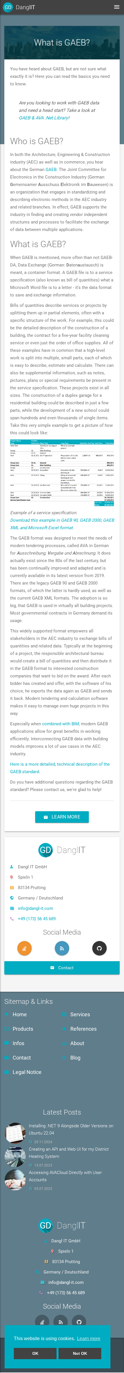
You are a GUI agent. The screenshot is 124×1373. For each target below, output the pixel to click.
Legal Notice (27, 1072)
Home (19, 1014)
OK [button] (35, 1353)
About (76, 1043)
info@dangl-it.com (35, 908)
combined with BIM (60, 723)
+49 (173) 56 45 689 (37, 918)
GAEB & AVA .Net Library (43, 118)
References (83, 1029)
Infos (18, 1043)
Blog (74, 1058)
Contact (21, 1058)
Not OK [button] (80, 1353)
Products (22, 1029)
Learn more (65, 817)
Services (79, 1014)
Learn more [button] (88, 1338)
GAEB (51, 169)
